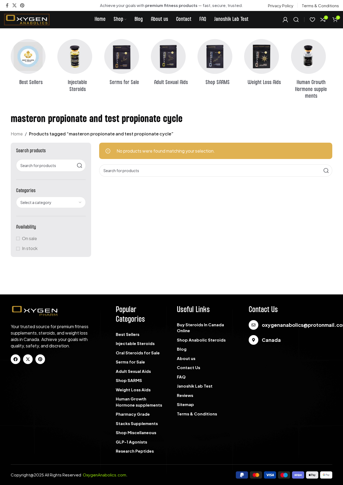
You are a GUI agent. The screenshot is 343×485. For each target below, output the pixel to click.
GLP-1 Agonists (131, 441)
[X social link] (14, 5)
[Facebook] (15, 359)
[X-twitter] (28, 359)
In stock (30, 248)
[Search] (296, 19)
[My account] (285, 19)
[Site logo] (27, 19)
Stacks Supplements (137, 423)
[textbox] (50, 202)
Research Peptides (135, 450)
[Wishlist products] (312, 19)
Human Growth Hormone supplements (139, 401)
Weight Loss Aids (133, 389)
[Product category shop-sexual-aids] (171, 64)
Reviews (185, 395)
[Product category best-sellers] (31, 64)
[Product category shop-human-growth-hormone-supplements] (311, 71)
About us (186, 358)
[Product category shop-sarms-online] (218, 64)
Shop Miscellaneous (136, 432)
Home (17, 134)
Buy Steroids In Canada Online (200, 327)
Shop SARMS (129, 380)
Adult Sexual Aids (133, 371)
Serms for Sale (130, 361)
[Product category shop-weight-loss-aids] (264, 64)
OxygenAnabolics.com (104, 474)
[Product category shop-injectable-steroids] (78, 67)
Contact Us (188, 367)
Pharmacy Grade (133, 413)
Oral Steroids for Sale (138, 352)
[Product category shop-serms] (125, 64)
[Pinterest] (40, 359)
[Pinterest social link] (22, 5)
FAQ (181, 376)
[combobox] (51, 202)
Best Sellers (127, 334)
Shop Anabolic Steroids (201, 339)
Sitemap (185, 404)
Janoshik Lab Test (194, 385)
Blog (182, 348)
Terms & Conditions (197, 413)
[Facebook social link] (7, 5)
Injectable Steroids (135, 343)
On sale (29, 238)
